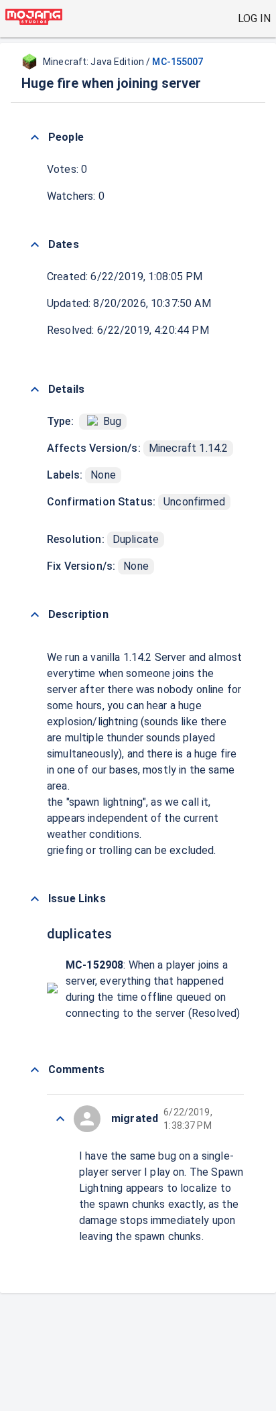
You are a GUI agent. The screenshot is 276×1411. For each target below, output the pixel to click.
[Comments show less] (34, 1069)
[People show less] (34, 137)
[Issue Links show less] (34, 898)
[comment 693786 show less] (60, 1118)
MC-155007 (177, 61)
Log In (254, 18)
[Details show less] (34, 389)
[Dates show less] (34, 244)
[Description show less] (34, 614)
